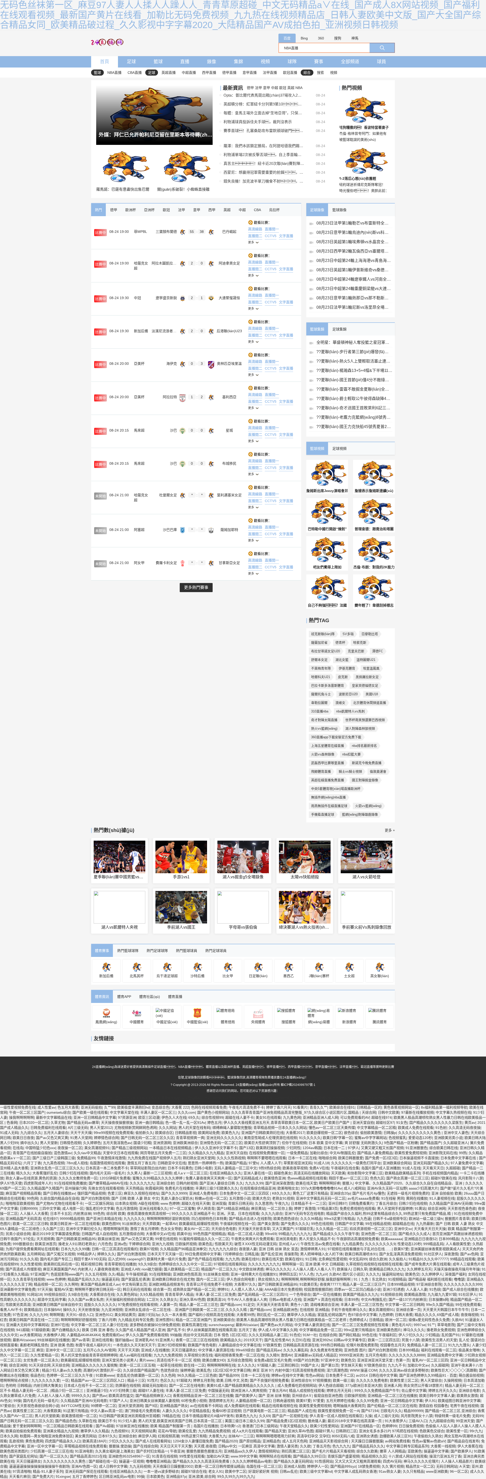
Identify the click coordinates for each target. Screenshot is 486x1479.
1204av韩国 (311, 1148)
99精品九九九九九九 (294, 1234)
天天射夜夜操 (88, 1310)
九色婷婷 (386, 1315)
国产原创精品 (249, 1441)
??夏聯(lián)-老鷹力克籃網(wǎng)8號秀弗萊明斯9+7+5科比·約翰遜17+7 (354, 417)
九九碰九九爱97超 (442, 1294)
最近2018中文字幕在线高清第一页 (355, 1421)
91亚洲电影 (84, 1451)
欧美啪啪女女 (288, 1188)
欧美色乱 (205, 1244)
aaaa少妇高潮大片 (423, 1188)
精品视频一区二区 (48, 1284)
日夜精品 (376, 1320)
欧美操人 (344, 1269)
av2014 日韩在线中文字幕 (376, 1375)
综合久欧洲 (378, 1259)
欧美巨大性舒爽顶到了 (262, 1143)
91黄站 (420, 1208)
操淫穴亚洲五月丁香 (445, 1456)
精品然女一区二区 (420, 1466)
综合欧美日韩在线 (443, 1148)
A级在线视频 (148, 1203)
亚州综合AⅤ (302, 1396)
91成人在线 (411, 1168)
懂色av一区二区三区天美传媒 (332, 1128)
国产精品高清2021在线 (88, 1456)
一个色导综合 (300, 1294)
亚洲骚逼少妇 (97, 1390)
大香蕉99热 (245, 1315)
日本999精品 (449, 1239)
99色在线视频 (322, 1224)
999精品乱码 (433, 1244)
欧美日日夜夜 (23, 1138)
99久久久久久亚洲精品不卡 (193, 1214)
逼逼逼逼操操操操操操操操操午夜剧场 (39, 1466)
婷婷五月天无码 (339, 1390)
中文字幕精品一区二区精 (376, 1128)
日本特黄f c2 (230, 1426)
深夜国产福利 (455, 1274)
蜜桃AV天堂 (63, 1289)
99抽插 (175, 1335)
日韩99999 (28, 1208)
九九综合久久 (31, 1133)
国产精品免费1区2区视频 (286, 1421)
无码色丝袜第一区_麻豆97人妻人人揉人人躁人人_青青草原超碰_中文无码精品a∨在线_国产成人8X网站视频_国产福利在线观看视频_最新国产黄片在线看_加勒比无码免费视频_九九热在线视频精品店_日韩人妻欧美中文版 (243, 1098)
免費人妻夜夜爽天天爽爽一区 (209, 1178)
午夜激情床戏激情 (111, 1158)
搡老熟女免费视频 (441, 1330)
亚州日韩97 (337, 1203)
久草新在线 (87, 1421)
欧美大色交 (261, 1198)
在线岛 (18, 1148)
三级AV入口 (418, 1421)
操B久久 (69, 1310)
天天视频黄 (45, 1239)
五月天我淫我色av (117, 1143)
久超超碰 (453, 1168)
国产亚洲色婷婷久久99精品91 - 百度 (428, 1375)
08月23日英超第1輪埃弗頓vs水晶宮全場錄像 (354, 242)
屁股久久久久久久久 (100, 1305)
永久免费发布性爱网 (326, 1350)
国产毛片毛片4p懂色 (368, 1193)
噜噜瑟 (459, 1279)
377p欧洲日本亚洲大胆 (363, 1385)
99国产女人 (310, 1365)
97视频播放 (322, 1380)
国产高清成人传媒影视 (23, 1269)
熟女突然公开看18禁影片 (423, 1385)
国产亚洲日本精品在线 (104, 1219)
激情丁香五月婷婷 (144, 1229)
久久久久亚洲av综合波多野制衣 (404, 1370)
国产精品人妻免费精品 (375, 1153)
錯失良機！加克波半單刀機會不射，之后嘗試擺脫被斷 (264, 181)
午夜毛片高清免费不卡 (246, 1107)
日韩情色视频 (70, 1143)
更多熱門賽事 (196, 587)
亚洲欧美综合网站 (397, 1163)
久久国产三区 (53, 1229)
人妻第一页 (168, 1305)
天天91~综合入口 (79, 1315)
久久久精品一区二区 (332, 1229)
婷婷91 (223, 1289)
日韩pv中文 (227, 1446)
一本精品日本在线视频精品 (171, 1148)
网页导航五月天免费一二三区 (163, 1153)
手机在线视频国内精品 (440, 1173)
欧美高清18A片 (95, 1441)
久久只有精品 (413, 1471)
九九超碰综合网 (441, 1421)
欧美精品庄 (33, 1310)
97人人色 (306, 1274)
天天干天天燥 (81, 1133)
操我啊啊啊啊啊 (21, 1117)
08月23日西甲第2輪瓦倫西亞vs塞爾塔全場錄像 (354, 251)
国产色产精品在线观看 (205, 1259)
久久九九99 (38, 1315)
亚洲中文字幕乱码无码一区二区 (321, 1198)
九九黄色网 (292, 1117)
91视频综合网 (391, 1294)
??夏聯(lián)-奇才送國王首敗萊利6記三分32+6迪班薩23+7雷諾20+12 (354, 408)
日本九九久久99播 (75, 1249)
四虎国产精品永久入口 (62, 1441)
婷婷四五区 (288, 1274)
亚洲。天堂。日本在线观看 (238, 1214)
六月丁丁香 (32, 1163)
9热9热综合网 (269, 1168)
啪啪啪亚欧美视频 (20, 1203)
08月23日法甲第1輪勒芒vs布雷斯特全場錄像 (354, 223)
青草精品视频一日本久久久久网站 (280, 1128)
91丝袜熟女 (131, 1224)
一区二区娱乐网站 (99, 1203)
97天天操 (44, 1289)
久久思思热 (264, 1203)
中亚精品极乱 (199, 1411)
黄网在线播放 (416, 1198)
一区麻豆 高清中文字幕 (256, 1446)
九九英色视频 (53, 1163)
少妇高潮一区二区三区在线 (51, 1451)
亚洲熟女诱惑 (366, 1436)
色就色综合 (169, 1370)
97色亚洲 (20, 1315)
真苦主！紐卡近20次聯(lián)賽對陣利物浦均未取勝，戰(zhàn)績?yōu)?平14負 (264, 163)
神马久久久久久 (278, 1269)
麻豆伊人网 (147, 1436)
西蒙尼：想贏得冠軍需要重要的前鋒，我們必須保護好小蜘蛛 (264, 172)
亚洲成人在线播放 (155, 1350)
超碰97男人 (324, 1431)
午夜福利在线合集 (345, 1168)
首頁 (104, 61)
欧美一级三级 (343, 1380)
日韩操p (389, 1133)
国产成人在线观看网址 (153, 1441)
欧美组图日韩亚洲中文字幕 (459, 1401)
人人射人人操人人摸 (53, 1396)
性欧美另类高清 (18, 1305)
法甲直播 (270, 73)
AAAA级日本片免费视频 (283, 1289)
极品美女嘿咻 (469, 1350)
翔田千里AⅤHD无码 (90, 1259)
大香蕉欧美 (52, 1411)
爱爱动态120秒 (420, 1138)
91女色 (401, 1123)
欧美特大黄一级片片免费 (166, 1259)
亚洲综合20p (340, 1193)
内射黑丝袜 (82, 1214)
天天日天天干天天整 (176, 1446)
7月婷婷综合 (232, 1254)
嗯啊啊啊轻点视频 (14, 1380)
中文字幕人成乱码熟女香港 (355, 1471)
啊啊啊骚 (57, 1315)
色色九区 (377, 1178)
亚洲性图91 (164, 1320)
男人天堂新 (49, 1143)
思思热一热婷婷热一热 (205, 1163)
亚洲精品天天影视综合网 (329, 1441)
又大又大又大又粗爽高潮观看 (358, 1461)
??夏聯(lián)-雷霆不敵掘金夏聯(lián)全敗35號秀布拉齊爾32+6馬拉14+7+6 (354, 389)
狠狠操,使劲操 (120, 1446)
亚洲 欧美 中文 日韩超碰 (324, 1264)
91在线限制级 (160, 1274)
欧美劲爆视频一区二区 (324, 1133)
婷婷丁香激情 (304, 1208)
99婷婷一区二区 (103, 1406)
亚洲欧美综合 (223, 1320)
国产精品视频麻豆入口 (153, 1396)
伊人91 (430, 1401)
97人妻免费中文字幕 (467, 1163)
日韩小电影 (203, 1168)
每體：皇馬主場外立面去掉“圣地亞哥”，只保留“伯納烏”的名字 (264, 113)
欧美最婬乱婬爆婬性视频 (198, 1224)
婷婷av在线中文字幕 (287, 1375)
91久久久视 (29, 1259)
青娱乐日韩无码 (240, 1203)
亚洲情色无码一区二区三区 (221, 1143)
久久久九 (373, 1274)
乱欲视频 (16, 1441)
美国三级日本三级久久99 (244, 1421)
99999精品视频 (72, 1219)
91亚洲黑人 (164, 1340)
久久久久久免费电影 (372, 1380)
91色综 (434, 1289)
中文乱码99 (358, 1259)
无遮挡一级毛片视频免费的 (408, 1193)
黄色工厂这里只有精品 (310, 1193)
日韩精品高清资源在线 (300, 1345)
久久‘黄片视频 (393, 1466)
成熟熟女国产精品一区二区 (194, 1289)
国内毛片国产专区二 (56, 1259)
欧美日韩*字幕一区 (337, 1138)
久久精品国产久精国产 (45, 1188)
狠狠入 (347, 1183)
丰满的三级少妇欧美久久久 (216, 1188)
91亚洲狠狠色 (416, 1148)
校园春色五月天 (392, 1345)
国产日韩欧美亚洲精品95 (76, 1239)
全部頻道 (350, 61)
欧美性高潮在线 (194, 1325)
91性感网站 (324, 1461)
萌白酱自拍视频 (471, 1375)
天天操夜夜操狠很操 (117, 1123)
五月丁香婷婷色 (84, 1476)
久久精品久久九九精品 (206, 1153)
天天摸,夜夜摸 (205, 1446)
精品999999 (413, 1411)
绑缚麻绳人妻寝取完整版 (231, 1128)
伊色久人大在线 (173, 1117)
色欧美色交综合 (431, 1431)
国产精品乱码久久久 (368, 1446)
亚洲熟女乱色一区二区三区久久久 (57, 1168)
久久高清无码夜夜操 (464, 1128)
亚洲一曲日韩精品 (149, 1123)
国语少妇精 (142, 1143)
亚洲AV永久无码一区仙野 (387, 1188)
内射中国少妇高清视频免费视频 (300, 1370)
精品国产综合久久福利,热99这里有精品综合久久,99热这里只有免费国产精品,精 (389, 1214)
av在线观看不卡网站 (206, 1406)
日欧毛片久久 (391, 1411)
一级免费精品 (297, 1153)
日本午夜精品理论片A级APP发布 (208, 1416)
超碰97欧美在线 (443, 1178)
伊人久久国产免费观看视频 (147, 1335)
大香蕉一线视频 (443, 1446)
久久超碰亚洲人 (455, 1143)
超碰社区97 (385, 1123)
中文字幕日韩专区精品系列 (407, 1446)
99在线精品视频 (378, 1224)
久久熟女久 (168, 1299)
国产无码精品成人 (248, 1178)
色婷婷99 (389, 1426)
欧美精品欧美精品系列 (402, 1173)
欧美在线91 (250, 1259)
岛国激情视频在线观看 (107, 1163)
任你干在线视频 (294, 1143)
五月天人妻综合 (56, 1133)
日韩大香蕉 (404, 1315)
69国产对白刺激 (306, 1360)
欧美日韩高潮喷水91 (361, 1254)
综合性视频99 (212, 1117)
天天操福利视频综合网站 (125, 1299)
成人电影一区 (73, 1208)
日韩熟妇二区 (346, 1431)
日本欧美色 (155, 1476)
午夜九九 (282, 1203)
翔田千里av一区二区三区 (348, 1178)
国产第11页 (330, 1365)
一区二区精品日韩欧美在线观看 (68, 1426)
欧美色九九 (230, 1133)
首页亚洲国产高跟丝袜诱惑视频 (457, 1234)
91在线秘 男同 (392, 1198)
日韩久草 (360, 1269)
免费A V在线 (319, 1168)
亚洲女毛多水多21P (374, 1431)
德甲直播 (229, 73)
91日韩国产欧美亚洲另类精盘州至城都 (129, 1416)
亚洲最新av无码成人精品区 (315, 1355)
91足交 (248, 1305)
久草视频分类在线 (198, 1355)
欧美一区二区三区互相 (137, 1365)
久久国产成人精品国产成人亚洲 (140, 1330)
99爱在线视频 (166, 1239)
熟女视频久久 (268, 1279)
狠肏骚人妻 (317, 1421)
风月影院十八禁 (470, 1178)
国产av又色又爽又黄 (52, 1138)
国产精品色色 (65, 1421)
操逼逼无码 (110, 1279)
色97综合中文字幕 (362, 1315)
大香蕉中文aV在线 (160, 1234)
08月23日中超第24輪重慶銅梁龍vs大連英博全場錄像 (354, 288)
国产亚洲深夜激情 (279, 1183)
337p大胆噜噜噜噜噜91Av (321, 1188)
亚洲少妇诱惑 (393, 1289)
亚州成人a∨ (288, 1244)
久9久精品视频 (151, 1294)
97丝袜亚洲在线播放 (132, 1426)
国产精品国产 (430, 1143)
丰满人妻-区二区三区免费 (215, 1294)
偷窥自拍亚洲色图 (328, 1396)
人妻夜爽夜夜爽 (106, 1269)
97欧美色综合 (375, 1365)
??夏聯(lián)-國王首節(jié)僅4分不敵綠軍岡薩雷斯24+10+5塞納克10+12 (354, 380)
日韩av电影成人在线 (285, 1299)
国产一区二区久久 (53, 1456)
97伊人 (353, 1148)
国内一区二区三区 (210, 1279)
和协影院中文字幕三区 (365, 1173)
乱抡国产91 (450, 1335)
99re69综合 (245, 1350)
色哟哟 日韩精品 (18, 1385)
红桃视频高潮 (168, 1436)
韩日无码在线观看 (137, 1289)
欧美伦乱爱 (187, 1431)
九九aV (321, 1274)
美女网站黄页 (125, 1315)
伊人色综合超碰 (330, 1385)
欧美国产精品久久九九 (360, 1294)
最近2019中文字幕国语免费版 (55, 1234)
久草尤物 (58, 1123)
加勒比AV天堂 (218, 1456)
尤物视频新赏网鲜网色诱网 (135, 1128)
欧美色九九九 (246, 1416)
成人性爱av (46, 1107)
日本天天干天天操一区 (165, 1254)
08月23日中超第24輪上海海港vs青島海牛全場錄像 (354, 260)
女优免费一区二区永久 (41, 1360)
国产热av (99, 1396)
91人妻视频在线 (442, 1198)
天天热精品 (134, 1188)
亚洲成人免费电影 (203, 1193)
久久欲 (305, 1446)
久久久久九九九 (142, 1183)
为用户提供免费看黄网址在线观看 (32, 1249)
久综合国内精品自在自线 (59, 1198)
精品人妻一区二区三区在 (198, 1305)
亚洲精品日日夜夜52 (420, 1239)
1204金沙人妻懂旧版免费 (193, 1441)
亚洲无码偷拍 (91, 1107)
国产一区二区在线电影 (187, 1385)
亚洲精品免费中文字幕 (444, 1355)
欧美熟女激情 (467, 1396)
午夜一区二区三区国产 (27, 1112)
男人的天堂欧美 (47, 1416)
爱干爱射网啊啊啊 (27, 1426)
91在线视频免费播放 (70, 1183)
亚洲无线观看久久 (153, 1208)
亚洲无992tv (322, 1340)
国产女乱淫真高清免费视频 (400, 1254)
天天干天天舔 (128, 1350)
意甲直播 (249, 73)
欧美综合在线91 (342, 1107)
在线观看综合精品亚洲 (257, 1188)
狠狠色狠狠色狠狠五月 (204, 1451)
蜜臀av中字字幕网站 (370, 1138)
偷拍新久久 (144, 1133)
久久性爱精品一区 (44, 1355)
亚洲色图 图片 (355, 1350)
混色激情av (63, 1153)
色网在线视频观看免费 (209, 1107)
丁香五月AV (278, 1390)
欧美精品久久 (230, 1340)
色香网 (12, 1123)
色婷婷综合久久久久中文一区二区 (185, 1264)
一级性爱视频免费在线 (17, 1107)
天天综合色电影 (223, 1229)
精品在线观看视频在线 (279, 1406)
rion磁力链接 (151, 1269)
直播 (184, 61)
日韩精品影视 (185, 1133)
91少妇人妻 (127, 1421)
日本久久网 (9, 1436)
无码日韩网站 (446, 1466)
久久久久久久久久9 (380, 1244)
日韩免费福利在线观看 (48, 1128)
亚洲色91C (103, 1315)
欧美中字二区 (235, 1471)
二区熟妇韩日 (288, 1365)
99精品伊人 (86, 1254)
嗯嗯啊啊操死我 (115, 1229)
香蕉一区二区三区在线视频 (197, 1340)
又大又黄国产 (282, 1229)
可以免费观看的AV (354, 1117)
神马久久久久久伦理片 (421, 1461)
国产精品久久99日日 (309, 1456)
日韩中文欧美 (388, 1112)
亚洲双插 (219, 1203)
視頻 (265, 61)
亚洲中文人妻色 (456, 1133)
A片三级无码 (78, 1128)
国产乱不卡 (176, 1330)
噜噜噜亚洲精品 (158, 1461)
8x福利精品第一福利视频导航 (444, 1107)
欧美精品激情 (415, 1294)
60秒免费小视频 (194, 1401)
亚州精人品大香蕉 (14, 1168)
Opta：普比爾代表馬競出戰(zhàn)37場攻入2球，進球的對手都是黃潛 (264, 95)
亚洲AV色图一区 (84, 1466)
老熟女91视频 (283, 1198)
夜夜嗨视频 (469, 1315)
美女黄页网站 (85, 1436)
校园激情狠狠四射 (318, 1289)
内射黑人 (85, 1269)
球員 (381, 61)
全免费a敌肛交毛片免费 (272, 1360)
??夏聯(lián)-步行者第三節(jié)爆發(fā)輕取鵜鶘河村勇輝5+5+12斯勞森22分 (354, 352)
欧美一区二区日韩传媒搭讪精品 (219, 1466)
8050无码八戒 (343, 1436)
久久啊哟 (71, 1284)
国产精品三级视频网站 (129, 1148)
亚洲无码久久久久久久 (224, 1138)
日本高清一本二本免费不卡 (107, 1168)
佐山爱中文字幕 (413, 1390)
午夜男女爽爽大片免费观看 (252, 1239)
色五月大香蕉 (68, 1107)
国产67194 (369, 1411)
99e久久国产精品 (439, 1305)
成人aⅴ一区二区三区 (191, 1173)
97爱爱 (318, 1401)
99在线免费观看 (468, 1305)
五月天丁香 (247, 1330)
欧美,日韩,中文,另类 (232, 1380)
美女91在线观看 (268, 1117)
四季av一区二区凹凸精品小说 (357, 1289)
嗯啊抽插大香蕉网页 (349, 1406)
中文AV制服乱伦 (342, 1153)
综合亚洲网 (437, 1208)
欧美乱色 (203, 1370)
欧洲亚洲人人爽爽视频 (249, 1390)
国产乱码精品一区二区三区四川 (262, 1294)
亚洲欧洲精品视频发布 (166, 1284)
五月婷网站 (36, 1254)
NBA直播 (114, 73)
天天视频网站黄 (143, 1431)
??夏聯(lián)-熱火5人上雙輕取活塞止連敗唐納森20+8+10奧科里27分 (354, 361)
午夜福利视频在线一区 (237, 1224)
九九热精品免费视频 (214, 1431)
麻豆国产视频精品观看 (23, 1193)
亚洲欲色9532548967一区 (129, 1456)
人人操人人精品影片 (457, 1461)
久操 (368, 1416)
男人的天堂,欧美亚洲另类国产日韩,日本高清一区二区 (180, 1421)
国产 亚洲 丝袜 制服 (274, 1396)
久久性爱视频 (31, 1264)
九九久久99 (254, 1183)
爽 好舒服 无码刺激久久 (363, 1143)
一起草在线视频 (169, 1365)
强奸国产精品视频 (91, 1193)
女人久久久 (246, 1365)
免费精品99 (86, 1158)
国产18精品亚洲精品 (233, 1208)
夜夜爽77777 (330, 1284)
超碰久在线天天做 (195, 1203)
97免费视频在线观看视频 (137, 1305)
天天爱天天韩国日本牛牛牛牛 (446, 1310)
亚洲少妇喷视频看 (171, 1345)
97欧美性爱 (272, 1345)
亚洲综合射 (165, 1183)
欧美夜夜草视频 (294, 1168)
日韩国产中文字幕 (349, 1224)
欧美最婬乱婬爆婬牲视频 (80, 1360)
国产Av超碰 (105, 1426)
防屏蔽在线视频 (127, 1385)
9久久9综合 (147, 1264)
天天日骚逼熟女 (183, 1350)
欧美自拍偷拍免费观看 (23, 1431)
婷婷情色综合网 (106, 1138)
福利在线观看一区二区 (438, 1350)
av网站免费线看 (397, 1441)
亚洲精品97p (176, 1476)
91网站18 (34, 1294)
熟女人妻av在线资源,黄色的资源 (31, 1178)
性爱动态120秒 (409, 1244)
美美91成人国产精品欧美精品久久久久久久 (241, 1385)
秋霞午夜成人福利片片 (93, 1345)
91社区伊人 (433, 1254)
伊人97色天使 (11, 1183)
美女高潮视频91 (97, 1148)
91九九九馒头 (459, 1345)
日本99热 (351, 1299)
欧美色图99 (111, 1224)
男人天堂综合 (431, 1380)
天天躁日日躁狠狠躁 (367, 1441)
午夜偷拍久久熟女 (428, 1436)
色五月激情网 (126, 1208)
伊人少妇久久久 (410, 1335)
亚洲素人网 (392, 1385)
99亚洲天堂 (465, 1421)
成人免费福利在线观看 (242, 1406)
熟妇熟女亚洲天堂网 (199, 1158)
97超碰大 (183, 1380)
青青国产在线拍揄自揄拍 (32, 1153)
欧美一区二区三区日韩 (30, 1224)
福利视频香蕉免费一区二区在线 (239, 1355)
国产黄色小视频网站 (213, 1112)
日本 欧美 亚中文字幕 (325, 1143)
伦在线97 (50, 1219)
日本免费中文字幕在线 (458, 1158)
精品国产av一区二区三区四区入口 (98, 1380)
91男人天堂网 (81, 1138)
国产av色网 (469, 1254)
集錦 (238, 61)
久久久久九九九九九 (264, 1264)
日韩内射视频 (186, 1183)
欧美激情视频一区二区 (79, 1416)
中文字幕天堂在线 (124, 1112)
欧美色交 (412, 1274)
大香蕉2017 (295, 1133)
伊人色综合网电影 (241, 1279)
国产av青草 (81, 1340)
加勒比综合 (319, 1153)
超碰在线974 (381, 1117)
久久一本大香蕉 (173, 1315)
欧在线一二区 (194, 1365)
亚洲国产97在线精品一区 (360, 1426)
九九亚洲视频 (112, 1310)
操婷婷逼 (187, 1370)
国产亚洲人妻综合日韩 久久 (221, 1183)
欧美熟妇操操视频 (270, 1148)
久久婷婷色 (92, 1143)
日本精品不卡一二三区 (308, 1203)
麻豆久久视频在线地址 (141, 1193)
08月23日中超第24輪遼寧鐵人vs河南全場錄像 (354, 279)
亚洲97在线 (60, 1325)
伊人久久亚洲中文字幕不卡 (216, 1148)
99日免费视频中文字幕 (203, 1254)
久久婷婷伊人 (432, 1274)
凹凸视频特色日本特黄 (209, 1219)
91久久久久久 (310, 1138)
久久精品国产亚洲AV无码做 (450, 1203)
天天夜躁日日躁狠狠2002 (173, 1466)
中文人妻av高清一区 (106, 1411)
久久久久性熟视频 (231, 1158)
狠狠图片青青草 (457, 1219)
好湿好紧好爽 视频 (263, 1471)
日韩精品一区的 (369, 1107)
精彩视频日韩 (91, 1264)
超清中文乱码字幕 (51, 1299)
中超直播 (189, 73)
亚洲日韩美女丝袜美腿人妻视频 (154, 1401)
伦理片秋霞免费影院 (362, 1345)
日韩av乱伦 (289, 1471)
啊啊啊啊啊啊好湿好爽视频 (168, 1219)
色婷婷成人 (358, 1320)
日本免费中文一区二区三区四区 (244, 1193)
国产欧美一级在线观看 (90, 1112)
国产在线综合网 (145, 1446)
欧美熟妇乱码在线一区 (61, 1264)
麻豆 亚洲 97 (263, 1370)
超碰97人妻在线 (151, 1390)
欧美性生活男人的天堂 (439, 1340)
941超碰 (22, 1330)
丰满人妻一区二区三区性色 (361, 1305)
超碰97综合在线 (193, 1471)
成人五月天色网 (294, 1441)
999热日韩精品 (332, 1345)
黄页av (469, 1123)
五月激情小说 (239, 1198)
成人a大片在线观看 (247, 1431)
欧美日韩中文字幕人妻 (437, 1396)
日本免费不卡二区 (340, 1375)
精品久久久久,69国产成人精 (437, 1315)
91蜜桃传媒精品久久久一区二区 (204, 1239)
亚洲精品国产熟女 (174, 1406)
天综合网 (369, 1112)
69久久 (193, 1117)
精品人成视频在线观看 (307, 1390)
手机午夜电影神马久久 (349, 1310)
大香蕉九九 (217, 1436)
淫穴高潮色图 (337, 1370)
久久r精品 (116, 1274)
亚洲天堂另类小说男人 (119, 1360)
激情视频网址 (268, 1451)
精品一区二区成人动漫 (245, 1234)
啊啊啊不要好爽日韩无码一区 (98, 1289)
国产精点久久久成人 (414, 1234)
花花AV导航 (167, 1431)
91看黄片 (300, 1107)
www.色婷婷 (169, 1203)
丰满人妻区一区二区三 (158, 1112)
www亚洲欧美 (437, 1471)
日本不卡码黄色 (180, 1168)
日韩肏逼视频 (283, 1401)
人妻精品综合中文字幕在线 (239, 1345)
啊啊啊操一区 (292, 1264)
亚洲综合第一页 (408, 1310)
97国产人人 (118, 1401)
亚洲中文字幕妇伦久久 (83, 1229)
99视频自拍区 (55, 1294)
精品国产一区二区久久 (219, 1269)
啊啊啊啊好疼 (329, 1183)
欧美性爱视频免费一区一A (338, 1411)
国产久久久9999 (174, 1193)
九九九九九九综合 (223, 1249)
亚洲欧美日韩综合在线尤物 (173, 1279)
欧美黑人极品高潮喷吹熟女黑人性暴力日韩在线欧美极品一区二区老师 (291, 1320)
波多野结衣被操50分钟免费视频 (155, 1325)
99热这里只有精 (194, 1436)
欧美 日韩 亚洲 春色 (97, 1330)
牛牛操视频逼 (136, 1274)
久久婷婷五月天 (419, 1269)
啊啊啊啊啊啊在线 (221, 1365)
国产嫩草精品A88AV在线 (108, 1183)
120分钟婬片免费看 (114, 1178)
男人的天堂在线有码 (194, 1128)
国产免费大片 (43, 1476)
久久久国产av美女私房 (86, 1299)
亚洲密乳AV (144, 1340)
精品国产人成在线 (302, 1411)
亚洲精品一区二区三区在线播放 (392, 1396)
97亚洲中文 (330, 1360)
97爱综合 (7, 1406)
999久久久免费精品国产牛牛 (376, 1390)
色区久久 (167, 1380)
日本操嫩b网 (438, 1299)
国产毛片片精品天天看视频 (333, 1451)
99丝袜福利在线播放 (53, 1340)
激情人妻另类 (287, 1446)
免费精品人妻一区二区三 (426, 1345)
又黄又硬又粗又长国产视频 (382, 1148)
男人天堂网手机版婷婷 (395, 1208)
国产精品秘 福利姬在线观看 (430, 1279)
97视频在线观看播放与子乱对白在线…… (360, 1249)
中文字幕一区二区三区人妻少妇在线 (99, 1325)
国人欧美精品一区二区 (181, 1269)
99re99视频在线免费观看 (113, 1133)
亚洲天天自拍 (236, 1153)
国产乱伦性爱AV (277, 1340)
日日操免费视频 (411, 1426)
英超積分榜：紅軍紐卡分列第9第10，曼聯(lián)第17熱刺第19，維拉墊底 (264, 104)
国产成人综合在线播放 (460, 1289)
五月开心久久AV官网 (99, 1350)
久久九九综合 (271, 1214)
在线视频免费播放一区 (267, 1153)
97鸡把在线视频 (404, 1431)
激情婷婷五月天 (221, 1401)
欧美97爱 (401, 1249)
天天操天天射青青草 (254, 1229)
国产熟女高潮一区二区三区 (407, 1178)
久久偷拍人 (398, 1259)
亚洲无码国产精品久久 (431, 1163)
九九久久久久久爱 (45, 1380)
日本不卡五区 (60, 1214)
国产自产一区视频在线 (290, 1416)
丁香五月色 (321, 1446)
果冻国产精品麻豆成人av (100, 1284)
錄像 (211, 61)
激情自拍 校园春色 (433, 1406)
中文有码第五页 (134, 1284)
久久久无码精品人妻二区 (268, 1335)
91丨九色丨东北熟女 (370, 1279)
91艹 (431, 1325)
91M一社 (310, 1335)
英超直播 (168, 73)
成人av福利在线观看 (135, 1355)
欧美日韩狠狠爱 (350, 1158)
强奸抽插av (124, 1340)
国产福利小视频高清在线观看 (211, 1315)
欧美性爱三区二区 (404, 1380)
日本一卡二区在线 (302, 1158)
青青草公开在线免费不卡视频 (209, 1284)
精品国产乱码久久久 (83, 1279)
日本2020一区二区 (34, 1123)
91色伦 (295, 1335)
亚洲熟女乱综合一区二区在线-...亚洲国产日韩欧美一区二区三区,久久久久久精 (186, 1310)
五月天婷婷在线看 (340, 1401)
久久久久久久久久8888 (407, 1355)
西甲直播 (209, 73)
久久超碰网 (440, 1365)
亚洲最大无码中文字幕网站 (27, 1325)
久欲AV (334, 1274)
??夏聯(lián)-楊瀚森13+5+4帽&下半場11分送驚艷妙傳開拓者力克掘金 (354, 370)
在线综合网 (328, 1335)
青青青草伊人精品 (179, 1294)
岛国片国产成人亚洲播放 (380, 1168)
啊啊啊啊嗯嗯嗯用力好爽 (275, 1436)
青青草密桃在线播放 (120, 1264)
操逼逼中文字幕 (436, 1451)
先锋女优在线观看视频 (106, 1188)
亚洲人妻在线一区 (258, 1173)
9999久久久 (80, 1396)
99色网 (32, 1198)
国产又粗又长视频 (61, 1254)
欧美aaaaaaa (391, 1239)
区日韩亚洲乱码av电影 (117, 1476)
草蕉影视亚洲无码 (298, 1163)
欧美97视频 (149, 1249)
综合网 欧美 (115, 1214)
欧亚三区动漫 (148, 1117)
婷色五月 (214, 1123)
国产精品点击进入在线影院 (250, 1219)
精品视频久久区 (373, 1456)
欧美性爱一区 (457, 1431)
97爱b (253, 1163)
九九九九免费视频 (168, 1355)
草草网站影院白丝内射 (148, 1168)
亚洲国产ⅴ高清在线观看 (322, 1299)
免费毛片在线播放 (179, 1188)
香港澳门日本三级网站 (260, 1426)
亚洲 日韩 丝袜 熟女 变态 (278, 1249)
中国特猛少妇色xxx (40, 1148)
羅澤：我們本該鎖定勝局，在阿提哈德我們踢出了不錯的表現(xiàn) (264, 146)
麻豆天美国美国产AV (59, 1269)
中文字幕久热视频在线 (453, 1112)
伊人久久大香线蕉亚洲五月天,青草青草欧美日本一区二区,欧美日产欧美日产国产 (287, 1123)
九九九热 (232, 1259)
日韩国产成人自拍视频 (99, 1234)
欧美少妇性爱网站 (324, 1426)
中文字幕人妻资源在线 (312, 1325)
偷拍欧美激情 (370, 1133)
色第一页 (403, 1360)
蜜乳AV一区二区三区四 (430, 1360)
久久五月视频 (95, 1274)
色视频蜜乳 (397, 1138)
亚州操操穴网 (75, 1188)
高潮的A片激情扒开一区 (102, 1370)
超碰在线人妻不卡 (239, 1117)
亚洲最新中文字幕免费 (17, 1289)
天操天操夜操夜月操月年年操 (457, 1269)
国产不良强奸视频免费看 (269, 1380)
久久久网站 (167, 1128)
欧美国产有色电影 (202, 1345)
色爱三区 (115, 1193)
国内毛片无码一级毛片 (107, 1173)
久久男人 (134, 1173)
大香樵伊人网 (54, 1335)
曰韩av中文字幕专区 (350, 1340)
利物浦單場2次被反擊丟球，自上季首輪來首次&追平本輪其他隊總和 (264, 154)
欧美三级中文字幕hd (316, 1471)
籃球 (158, 61)
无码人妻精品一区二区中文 (235, 1168)
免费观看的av (113, 1335)
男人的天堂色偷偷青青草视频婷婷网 (89, 1355)
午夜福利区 (387, 1335)
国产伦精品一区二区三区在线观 (392, 1406)
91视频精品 (397, 1279)
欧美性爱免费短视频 (411, 1153)
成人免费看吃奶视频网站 (296, 1385)
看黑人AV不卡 (11, 1310)
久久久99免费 (367, 1401)
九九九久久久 (134, 1219)
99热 (463, 1153)
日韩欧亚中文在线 (171, 1163)
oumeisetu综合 (58, 1112)
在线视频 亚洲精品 (314, 1310)
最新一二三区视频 (157, 1173)
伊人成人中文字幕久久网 (277, 1330)
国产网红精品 (349, 1335)
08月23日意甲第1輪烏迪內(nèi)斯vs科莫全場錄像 (354, 232)
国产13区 (246, 1148)
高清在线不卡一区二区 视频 (178, 1360)
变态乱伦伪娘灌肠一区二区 (137, 1375)
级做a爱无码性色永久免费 (429, 1320)
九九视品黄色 (352, 1244)
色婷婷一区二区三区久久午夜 (70, 1375)
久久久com (186, 1112)
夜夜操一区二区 (69, 1148)
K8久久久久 (281, 1193)
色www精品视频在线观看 (307, 1178)
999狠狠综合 (23, 1244)
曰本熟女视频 (125, 1203)
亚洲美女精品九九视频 (60, 1431)
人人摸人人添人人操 (246, 1289)
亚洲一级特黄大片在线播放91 (254, 1274)
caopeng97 (136, 1259)
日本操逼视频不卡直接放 (418, 1158)
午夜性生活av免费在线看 (320, 1244)
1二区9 (152, 1299)
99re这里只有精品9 (359, 1330)
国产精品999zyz (343, 1466)
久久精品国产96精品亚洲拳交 (183, 1249)
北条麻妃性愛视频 (332, 1259)
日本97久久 (107, 1436)
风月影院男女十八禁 (417, 1416)
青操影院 (291, 1254)
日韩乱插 (252, 1254)
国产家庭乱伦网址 (23, 1456)
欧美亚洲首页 (45, 1244)
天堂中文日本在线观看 (120, 1153)
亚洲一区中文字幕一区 (44, 1446)
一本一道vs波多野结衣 (161, 1471)
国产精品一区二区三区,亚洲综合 (450, 1411)
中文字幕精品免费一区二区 (320, 1330)
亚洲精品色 (271, 1441)
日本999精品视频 (400, 1284)
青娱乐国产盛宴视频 (343, 1456)
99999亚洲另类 (351, 1355)
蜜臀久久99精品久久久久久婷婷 (158, 1178)
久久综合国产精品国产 (140, 1370)
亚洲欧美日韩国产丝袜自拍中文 (57, 1305)
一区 (65, 1380)
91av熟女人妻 (390, 1471)
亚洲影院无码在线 (443, 1153)
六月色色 (105, 1244)
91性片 (152, 1380)
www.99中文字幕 (244, 1456)
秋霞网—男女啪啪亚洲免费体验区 (46, 1436)
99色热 (98, 1214)
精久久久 (23, 1173)
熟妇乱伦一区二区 (271, 1315)
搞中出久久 (29, 1143)
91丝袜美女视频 (216, 1274)
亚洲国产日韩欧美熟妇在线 (262, 1133)
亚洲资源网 (162, 1143)
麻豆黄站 (258, 1208)
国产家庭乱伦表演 (135, 1279)
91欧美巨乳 (308, 1284)
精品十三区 (136, 1380)
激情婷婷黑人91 (313, 1249)
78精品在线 (171, 1416)
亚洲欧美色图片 (388, 1330)
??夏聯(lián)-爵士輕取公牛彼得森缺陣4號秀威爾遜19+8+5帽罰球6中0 (354, 398)
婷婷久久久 (106, 1254)
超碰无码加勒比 (154, 1385)
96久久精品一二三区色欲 (197, 1375)
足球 (131, 61)
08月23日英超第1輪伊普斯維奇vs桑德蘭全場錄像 (354, 270)
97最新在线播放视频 (417, 1112)
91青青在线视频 (164, 1456)
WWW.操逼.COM (363, 1370)
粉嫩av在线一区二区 (211, 1198)
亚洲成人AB (130, 1269)
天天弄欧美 (151, 1224)
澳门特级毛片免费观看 (142, 1411)
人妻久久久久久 (174, 1411)
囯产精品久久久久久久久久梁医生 (435, 1123)
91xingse (63, 1476)
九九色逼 (364, 1219)
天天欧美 (338, 1173)
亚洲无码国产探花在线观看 (86, 1471)
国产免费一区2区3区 (381, 1158)
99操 (17, 1401)
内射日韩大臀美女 (47, 1385)
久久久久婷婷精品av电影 (252, 1461)
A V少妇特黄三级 (123, 1390)
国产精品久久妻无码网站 (293, 1461)
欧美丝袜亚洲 (108, 1239)
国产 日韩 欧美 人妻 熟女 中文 (135, 1198)
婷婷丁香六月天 (278, 1107)
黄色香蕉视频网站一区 (401, 1107)
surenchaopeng (221, 1325)
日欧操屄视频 (185, 1244)
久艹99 (109, 1107)
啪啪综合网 (327, 1158)
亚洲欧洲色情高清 (187, 1274)
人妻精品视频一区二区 (253, 1401)
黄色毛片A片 (402, 1325)
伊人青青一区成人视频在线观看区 (336, 1416)
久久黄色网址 (127, 1294)
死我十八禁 (410, 1340)
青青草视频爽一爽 (190, 1138)
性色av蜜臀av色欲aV (428, 1441)
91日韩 (310, 1259)
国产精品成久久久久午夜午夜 (336, 1234)
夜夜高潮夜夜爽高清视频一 (148, 1214)
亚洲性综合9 (301, 1380)
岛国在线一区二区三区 (264, 1466)
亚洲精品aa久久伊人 (240, 1451)
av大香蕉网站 (30, 1335)
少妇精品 (432, 1335)
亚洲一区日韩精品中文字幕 (94, 1117)
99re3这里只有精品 (339, 1219)
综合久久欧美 (367, 1451)
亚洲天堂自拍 (363, 1123)
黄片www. (147, 1360)
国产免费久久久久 (295, 1224)
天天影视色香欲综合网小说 (38, 1406)
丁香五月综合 (386, 1203)
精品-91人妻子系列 (48, 1471)
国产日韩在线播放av (59, 1193)
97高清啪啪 (22, 1471)
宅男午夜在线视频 (464, 1406)
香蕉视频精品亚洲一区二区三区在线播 (203, 1396)
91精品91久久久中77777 (428, 1259)
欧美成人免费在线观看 (415, 1128)
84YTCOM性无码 (75, 1406)
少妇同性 (293, 1148)
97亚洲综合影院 (429, 1284)
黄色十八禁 (299, 1305)
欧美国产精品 (236, 1163)
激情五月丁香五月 (141, 1163)
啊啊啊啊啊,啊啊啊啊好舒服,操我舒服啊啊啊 (316, 1279)
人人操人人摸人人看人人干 (313, 1269)
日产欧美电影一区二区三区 (264, 1411)
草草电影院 (446, 1325)
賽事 (318, 61)
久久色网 (168, 1375)
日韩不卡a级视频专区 (390, 1219)
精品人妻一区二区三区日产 (363, 1284)
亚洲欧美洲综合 (185, 1143)
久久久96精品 (311, 1219)
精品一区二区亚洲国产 (193, 1320)
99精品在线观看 (462, 1259)
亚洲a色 (120, 1244)
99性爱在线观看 (192, 1456)
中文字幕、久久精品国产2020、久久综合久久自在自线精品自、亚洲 (409, 1183)
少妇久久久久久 (121, 1441)
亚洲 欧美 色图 (61, 1345)
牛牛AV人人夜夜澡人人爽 (247, 1299)
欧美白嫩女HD (213, 1360)
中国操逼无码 (218, 1390)
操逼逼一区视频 (131, 1461)
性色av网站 (314, 1375)
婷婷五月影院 (203, 1380)
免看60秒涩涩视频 (226, 1411)
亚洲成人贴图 (294, 1466)
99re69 (270, 1234)
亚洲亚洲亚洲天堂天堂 (375, 1360)
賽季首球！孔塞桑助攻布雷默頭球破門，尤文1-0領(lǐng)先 (264, 130)
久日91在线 (301, 1340)
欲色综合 (351, 1133)
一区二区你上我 (279, 1208)
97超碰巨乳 (304, 1229)
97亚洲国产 (39, 1274)
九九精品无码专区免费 (135, 1320)
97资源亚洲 (127, 1117)
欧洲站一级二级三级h (426, 1219)
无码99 (477, 1416)
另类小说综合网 (18, 1234)
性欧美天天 (223, 1244)
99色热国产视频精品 (209, 1234)
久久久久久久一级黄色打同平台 (356, 1163)
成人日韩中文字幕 (113, 1466)
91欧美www (105, 1375)
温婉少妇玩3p (148, 1315)
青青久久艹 (318, 1107)
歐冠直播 (290, 73)
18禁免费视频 (369, 1466)
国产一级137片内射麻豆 (408, 1299)
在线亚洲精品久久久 (225, 1173)
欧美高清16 (216, 1299)
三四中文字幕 (49, 1208)
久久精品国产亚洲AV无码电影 (83, 1401)
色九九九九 (341, 1446)
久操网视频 (452, 1380)
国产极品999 (229, 1375)
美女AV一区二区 (196, 1229)
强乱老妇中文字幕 (100, 1208)
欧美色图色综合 (285, 1219)
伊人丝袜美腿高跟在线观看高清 (211, 1330)
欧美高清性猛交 (121, 1396)
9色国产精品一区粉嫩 (401, 1143)
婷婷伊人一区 (317, 1466)
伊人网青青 (206, 1208)
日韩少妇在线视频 (73, 1173)
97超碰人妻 (266, 1365)
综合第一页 (162, 1289)
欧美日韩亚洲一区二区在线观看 (75, 1224)
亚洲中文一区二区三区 (63, 1350)
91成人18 (321, 1163)
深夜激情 (451, 1254)
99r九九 (476, 1431)
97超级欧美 (40, 1330)
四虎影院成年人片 (38, 1183)
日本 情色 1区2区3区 (230, 1335)
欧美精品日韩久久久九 (387, 1269)
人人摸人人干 (270, 1163)
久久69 (264, 1416)
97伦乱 (28, 1239)
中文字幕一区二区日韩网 (404, 1305)
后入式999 (116, 1259)
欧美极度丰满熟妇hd (133, 1107)
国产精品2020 (226, 1441)
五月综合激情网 (239, 1360)
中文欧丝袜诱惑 (251, 1269)
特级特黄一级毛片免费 (452, 1416)
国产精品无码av (268, 1350)
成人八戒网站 (354, 1188)
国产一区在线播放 (327, 1294)
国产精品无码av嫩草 (83, 1123)
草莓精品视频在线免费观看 (85, 1446)
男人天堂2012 (101, 1128)
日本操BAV (52, 1310)
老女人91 (215, 1471)
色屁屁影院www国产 (67, 1274)
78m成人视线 (77, 1163)
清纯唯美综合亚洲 (324, 1305)
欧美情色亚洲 (274, 1178)
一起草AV (169, 1224)
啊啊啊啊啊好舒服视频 (78, 1320)
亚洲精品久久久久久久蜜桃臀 (94, 1365)
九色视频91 (120, 1431)
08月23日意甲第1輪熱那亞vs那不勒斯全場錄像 (354, 298)
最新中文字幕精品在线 (53, 1117)
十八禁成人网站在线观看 (407, 1456)
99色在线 (369, 1335)
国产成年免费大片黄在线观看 (427, 1264)
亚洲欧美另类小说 (448, 1138)
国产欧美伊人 (245, 1396)
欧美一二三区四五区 (384, 1340)
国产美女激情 (268, 1224)
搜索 (320, 73)
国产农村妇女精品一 (152, 1451)
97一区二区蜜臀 (182, 1208)
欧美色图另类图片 (14, 1451)
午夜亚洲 (177, 1451)
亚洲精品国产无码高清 (23, 1219)
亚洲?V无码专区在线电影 (304, 1214)
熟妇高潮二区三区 (295, 1451)
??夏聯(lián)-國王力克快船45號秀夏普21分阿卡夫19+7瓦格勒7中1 (354, 426)
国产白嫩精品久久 (66, 1330)
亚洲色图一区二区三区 (378, 1234)
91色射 (441, 1128)
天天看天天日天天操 (430, 1229)
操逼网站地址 (392, 1274)
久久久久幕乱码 (295, 1350)
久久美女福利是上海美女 (114, 1451)
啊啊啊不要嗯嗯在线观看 (266, 1158)
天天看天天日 (433, 1168)
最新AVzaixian (247, 1325)
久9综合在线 (78, 1294)
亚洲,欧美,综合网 (201, 1476)
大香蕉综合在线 (102, 1294)
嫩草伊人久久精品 (301, 1315)
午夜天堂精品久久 (294, 1426)
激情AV (286, 1355)
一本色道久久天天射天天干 (134, 1345)
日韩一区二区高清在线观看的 (115, 1249)
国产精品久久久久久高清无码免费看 (201, 1461)
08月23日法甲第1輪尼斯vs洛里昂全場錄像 (354, 307)
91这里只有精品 (75, 1411)
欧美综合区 (164, 1133)
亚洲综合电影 (469, 1390)
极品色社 (37, 1375)
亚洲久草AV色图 (192, 1299)
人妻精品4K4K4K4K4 (83, 1335)
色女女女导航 (171, 1229)
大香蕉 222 (180, 1107)
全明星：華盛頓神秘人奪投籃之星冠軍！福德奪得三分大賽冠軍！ (354, 342)
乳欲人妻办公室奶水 (177, 1198)
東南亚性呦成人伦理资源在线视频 (270, 1138)
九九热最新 (425, 1224)
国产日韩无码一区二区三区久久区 (147, 1138)
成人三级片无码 (386, 1416)
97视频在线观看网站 (230, 1264)
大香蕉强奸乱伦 (44, 1173)
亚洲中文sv (403, 1229)
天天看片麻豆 (19, 1476)
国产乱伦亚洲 (271, 1254)
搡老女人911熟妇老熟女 (77, 1244)
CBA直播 (135, 73)
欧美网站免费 (208, 1133)
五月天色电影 (376, 1355)
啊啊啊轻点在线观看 (275, 1456)
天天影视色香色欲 (462, 1208)
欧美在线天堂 (306, 1183)
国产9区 (151, 1406)
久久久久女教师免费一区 (77, 1178)
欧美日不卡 (107, 1421)
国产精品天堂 (275, 1431)
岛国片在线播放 (205, 1426)
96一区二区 (459, 1471)
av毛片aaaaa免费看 (363, 1198)
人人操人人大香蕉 (34, 1214)
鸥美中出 (184, 1234)
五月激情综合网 (131, 1234)
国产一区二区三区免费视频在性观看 (361, 1325)
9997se (420, 1325)
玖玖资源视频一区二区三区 (371, 1229)
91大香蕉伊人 (396, 1421)
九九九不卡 (397, 1365)
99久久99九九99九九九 (235, 1476)
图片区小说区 (353, 1274)
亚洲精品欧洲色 (285, 1310)
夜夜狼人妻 (248, 1249)
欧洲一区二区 (396, 1320)
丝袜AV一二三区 (241, 1436)
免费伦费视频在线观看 (357, 1208)
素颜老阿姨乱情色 (34, 1345)
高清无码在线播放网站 (311, 1173)
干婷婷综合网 (139, 1244)
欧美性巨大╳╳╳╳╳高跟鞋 (454, 1370)
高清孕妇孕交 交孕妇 (313, 1436)
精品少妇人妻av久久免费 (61, 1370)
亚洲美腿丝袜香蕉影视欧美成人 (435, 1249)
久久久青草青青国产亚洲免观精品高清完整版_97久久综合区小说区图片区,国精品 (295, 1112)
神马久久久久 (413, 1330)
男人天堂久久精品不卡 (316, 1239)
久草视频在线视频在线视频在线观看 (374, 1264)
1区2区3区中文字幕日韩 (232, 1370)
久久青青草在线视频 (29, 1279)
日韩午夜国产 (10, 1239)
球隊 (292, 61)
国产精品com (230, 1305)
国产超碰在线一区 (103, 1461)
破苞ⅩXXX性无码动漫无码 (255, 1244)
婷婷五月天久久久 (442, 1390)
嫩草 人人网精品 (393, 1451)
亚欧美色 (415, 1451)
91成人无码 (9, 1133)
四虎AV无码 (392, 1461)
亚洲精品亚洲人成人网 (320, 1117)
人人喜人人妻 (416, 1289)
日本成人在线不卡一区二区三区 (88, 1385)
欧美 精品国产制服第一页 (170, 1426)
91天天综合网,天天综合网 (49, 1365)
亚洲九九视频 (162, 1244)
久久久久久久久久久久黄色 (420, 1133)
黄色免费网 (34, 1441)
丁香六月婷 (107, 1320)
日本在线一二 (334, 1148)
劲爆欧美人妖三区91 (395, 1436)
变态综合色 (160, 1107)
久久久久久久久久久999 (463, 1284)
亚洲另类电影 (286, 1239)
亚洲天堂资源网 (130, 1406)
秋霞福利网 (154, 1188)
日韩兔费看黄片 (361, 1203)
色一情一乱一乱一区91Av (185, 1123)
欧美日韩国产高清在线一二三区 (34, 1320)
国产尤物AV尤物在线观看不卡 (59, 1203)
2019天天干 (253, 1340)
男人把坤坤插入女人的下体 (321, 1254)
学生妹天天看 (351, 1365)
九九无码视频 (140, 1466)
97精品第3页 (327, 1208)
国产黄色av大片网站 (276, 1325)
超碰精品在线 (403, 1224)
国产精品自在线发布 (463, 1441)
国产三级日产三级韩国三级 (53, 1158)
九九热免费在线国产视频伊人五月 (154, 1158)
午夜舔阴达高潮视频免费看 (357, 1239)
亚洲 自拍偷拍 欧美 (446, 1193)
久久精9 (272, 1355)
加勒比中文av (418, 1365)
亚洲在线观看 (102, 1340)
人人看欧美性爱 (458, 1244)
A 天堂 (464, 1466)
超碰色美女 (283, 1173)
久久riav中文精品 (87, 1153)
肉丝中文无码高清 (197, 1335)
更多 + (390, 830)
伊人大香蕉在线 (469, 1446)
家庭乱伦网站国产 (331, 1315)
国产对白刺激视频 (95, 1198)
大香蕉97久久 (245, 1284)
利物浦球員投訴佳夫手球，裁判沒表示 (258, 122)
